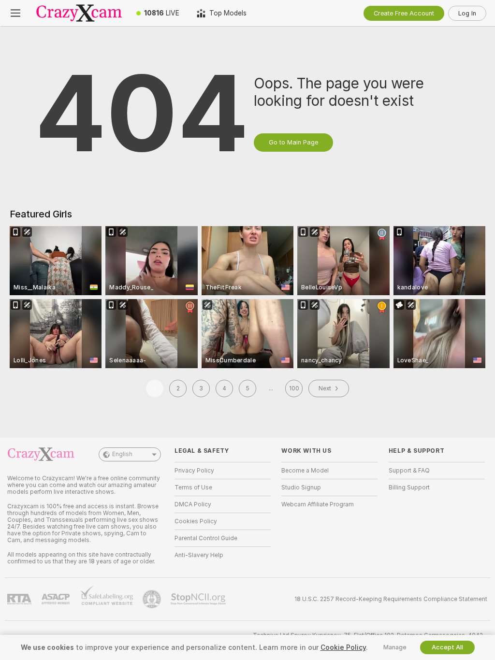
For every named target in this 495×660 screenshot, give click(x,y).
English (122, 454)
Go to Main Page (293, 142)
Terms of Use (193, 487)
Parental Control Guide (206, 538)
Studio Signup (301, 487)
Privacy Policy (194, 470)
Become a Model (305, 470)
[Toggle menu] (15, 13)
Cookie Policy (343, 647)
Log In (467, 13)
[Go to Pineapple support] (153, 599)
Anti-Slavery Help (199, 555)
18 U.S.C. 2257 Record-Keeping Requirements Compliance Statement (390, 599)
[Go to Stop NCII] (199, 599)
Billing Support (409, 487)
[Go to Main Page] (79, 13)
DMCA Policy (193, 504)
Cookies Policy (196, 521)
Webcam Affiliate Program (317, 504)
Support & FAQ (409, 470)
